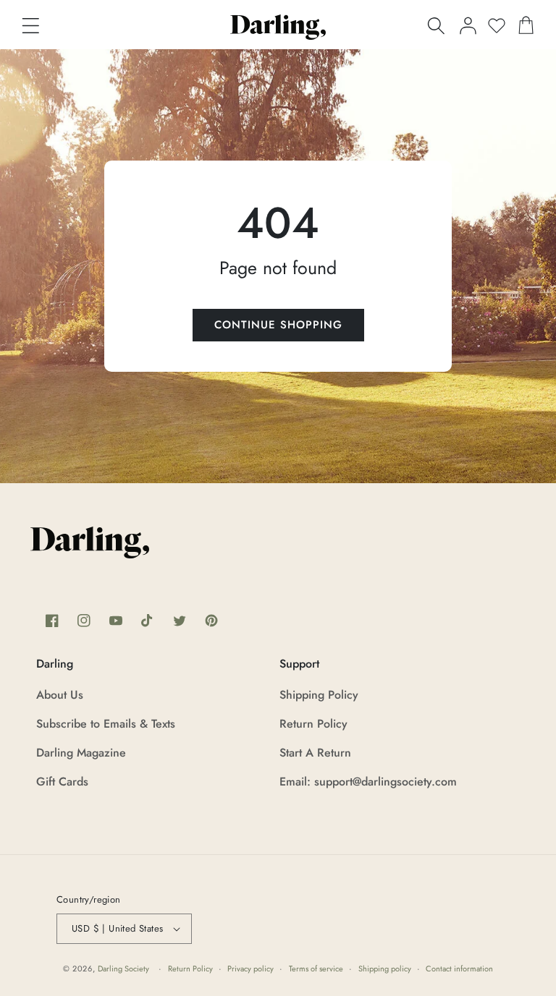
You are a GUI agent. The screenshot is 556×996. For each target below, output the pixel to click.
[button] (30, 25)
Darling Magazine (81, 752)
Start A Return (315, 752)
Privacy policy (250, 968)
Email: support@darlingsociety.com (368, 781)
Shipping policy (384, 968)
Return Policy (313, 723)
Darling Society (123, 968)
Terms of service (316, 968)
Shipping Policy (318, 694)
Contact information (459, 968)
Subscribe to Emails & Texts (105, 723)
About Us (59, 694)
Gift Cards (62, 781)
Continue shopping (278, 325)
